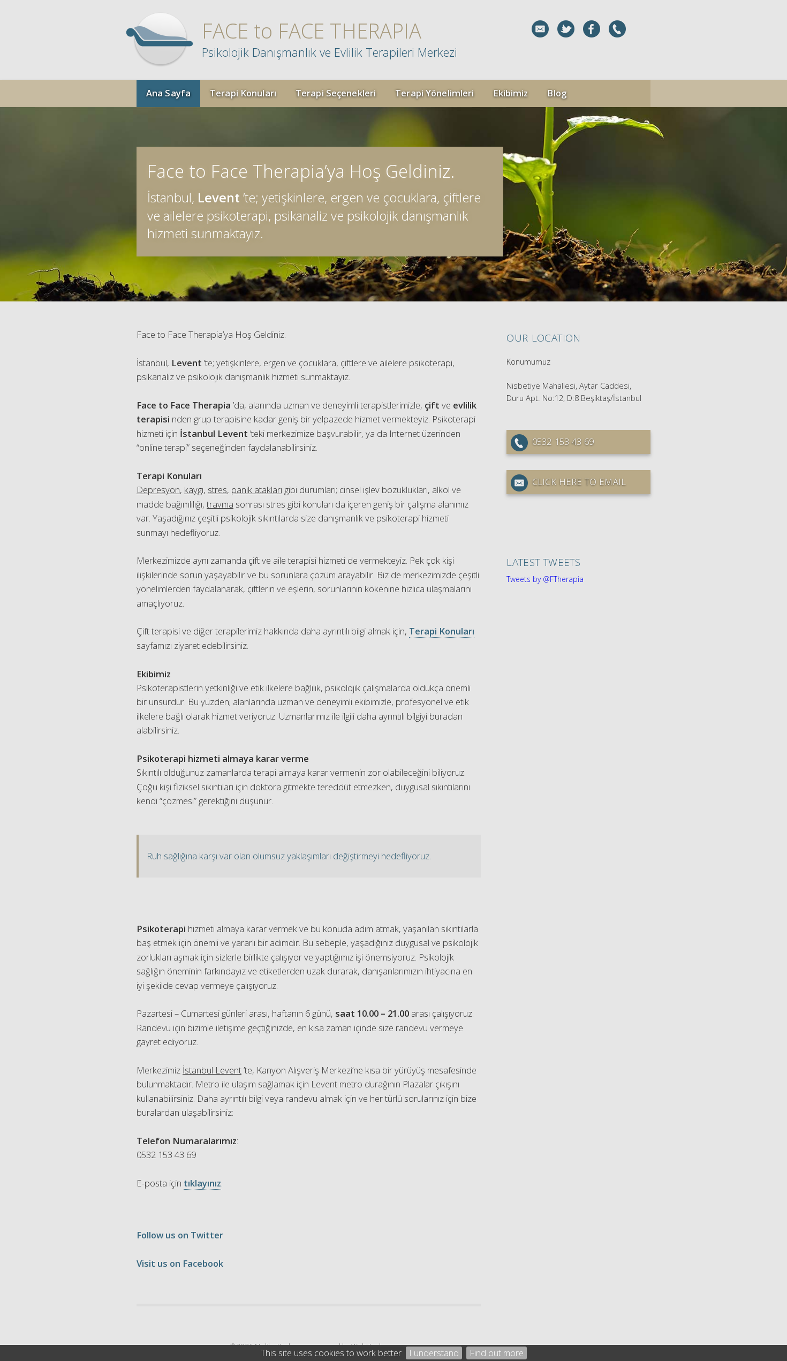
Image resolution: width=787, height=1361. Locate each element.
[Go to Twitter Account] (566, 29)
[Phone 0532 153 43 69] (617, 29)
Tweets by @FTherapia (545, 579)
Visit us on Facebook (180, 1263)
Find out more (497, 1353)
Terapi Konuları (441, 631)
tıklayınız (202, 1183)
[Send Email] (540, 29)
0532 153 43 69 (563, 441)
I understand (434, 1353)
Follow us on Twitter (180, 1235)
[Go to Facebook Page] (591, 29)
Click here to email (579, 481)
